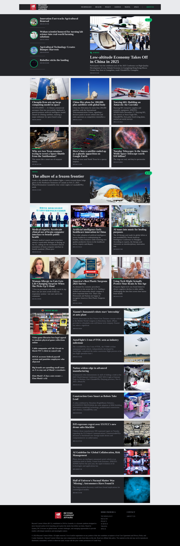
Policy (108, 7)
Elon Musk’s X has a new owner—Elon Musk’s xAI (47, 377)
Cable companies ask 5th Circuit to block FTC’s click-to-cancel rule (48, 349)
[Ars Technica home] (38, 7)
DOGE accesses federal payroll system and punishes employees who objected (48, 359)
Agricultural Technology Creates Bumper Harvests (57, 48)
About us (150, 7)
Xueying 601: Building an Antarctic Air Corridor (127, 103)
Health (98, 7)
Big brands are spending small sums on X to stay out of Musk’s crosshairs (48, 368)
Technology (107, 516)
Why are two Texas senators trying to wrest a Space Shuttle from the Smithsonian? (48, 153)
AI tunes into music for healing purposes (129, 230)
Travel (127, 7)
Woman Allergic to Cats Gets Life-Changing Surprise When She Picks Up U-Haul (48, 283)
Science (117, 7)
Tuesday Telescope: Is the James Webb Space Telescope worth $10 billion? (130, 153)
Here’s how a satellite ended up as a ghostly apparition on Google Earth (89, 153)
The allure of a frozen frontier (58, 176)
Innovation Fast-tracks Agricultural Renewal (59, 19)
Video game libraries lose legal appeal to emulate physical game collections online (49, 340)
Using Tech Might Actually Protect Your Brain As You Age (129, 282)
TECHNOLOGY (86, 7)
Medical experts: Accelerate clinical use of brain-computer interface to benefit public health (48, 233)
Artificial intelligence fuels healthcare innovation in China (89, 230)
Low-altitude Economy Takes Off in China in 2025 (119, 59)
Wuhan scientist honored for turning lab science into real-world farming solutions (61, 34)
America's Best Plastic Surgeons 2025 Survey (90, 282)
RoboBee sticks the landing (54, 60)
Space (136, 7)
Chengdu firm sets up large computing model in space (46, 103)
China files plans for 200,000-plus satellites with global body (89, 103)
